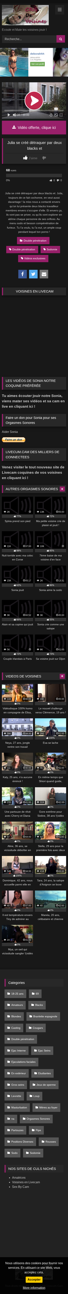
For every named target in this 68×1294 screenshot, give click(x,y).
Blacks (39, 1004)
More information (34, 1287)
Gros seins (17, 1084)
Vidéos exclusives (34, 258)
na (12, 1118)
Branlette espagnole (45, 1016)
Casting (15, 1027)
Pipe (38, 1130)
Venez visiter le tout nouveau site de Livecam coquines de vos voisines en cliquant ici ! (33, 472)
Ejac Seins (44, 1050)
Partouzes (17, 1130)
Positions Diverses (22, 1141)
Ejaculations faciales (23, 1061)
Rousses (51, 1141)
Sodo (14, 1152)
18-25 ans (17, 993)
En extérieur (18, 1073)
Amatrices (19, 1177)
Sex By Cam (20, 1186)
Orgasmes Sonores (38, 1118)
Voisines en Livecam (26, 1182)
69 (37, 993)
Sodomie (52, 249)
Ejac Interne (18, 1050)
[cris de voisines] (28, 16)
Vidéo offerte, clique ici (36, 127)
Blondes (16, 1016)
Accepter (34, 1279)
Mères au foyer (48, 1107)
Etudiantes (44, 1073)
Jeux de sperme (46, 1084)
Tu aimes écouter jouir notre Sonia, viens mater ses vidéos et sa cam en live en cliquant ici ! (33, 401)
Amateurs (17, 1004)
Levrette (16, 1096)
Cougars (38, 1027)
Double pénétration (35, 240)
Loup (36, 1096)
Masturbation (19, 1107)
